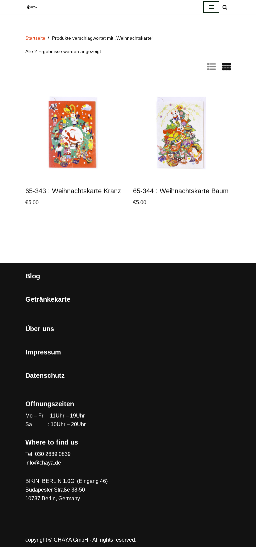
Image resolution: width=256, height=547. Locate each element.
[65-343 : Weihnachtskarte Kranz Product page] (74, 133)
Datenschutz (45, 375)
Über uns (39, 328)
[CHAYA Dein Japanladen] (32, 7)
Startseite (35, 38)
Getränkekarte (47, 299)
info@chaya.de (43, 463)
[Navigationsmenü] (211, 7)
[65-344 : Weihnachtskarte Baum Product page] (182, 133)
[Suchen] (224, 7)
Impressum (43, 352)
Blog (32, 276)
